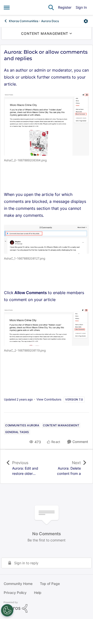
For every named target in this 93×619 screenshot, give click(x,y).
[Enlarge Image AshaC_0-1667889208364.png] (46, 124)
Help (37, 592)
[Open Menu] (85, 21)
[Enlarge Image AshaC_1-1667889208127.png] (46, 239)
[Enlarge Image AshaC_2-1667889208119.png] (46, 327)
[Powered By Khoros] (46, 607)
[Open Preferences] (7, 610)
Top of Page (50, 583)
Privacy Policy (15, 592)
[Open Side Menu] (6, 7)
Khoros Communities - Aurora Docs (34, 21)
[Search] (51, 7)
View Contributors (48, 399)
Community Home (18, 583)
